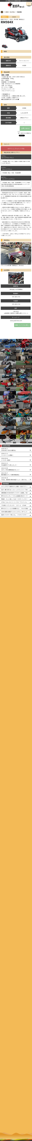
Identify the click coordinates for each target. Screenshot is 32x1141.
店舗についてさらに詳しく (22, 325)
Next (30, 46)
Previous (2, 46)
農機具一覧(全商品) (10, 12)
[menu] (28, 3)
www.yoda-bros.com (16, 320)
